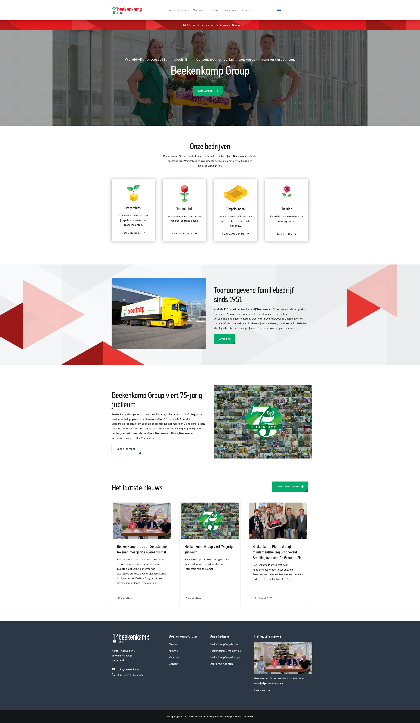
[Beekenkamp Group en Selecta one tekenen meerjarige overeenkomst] (283, 644)
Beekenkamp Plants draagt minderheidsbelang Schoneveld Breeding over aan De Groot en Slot (278, 552)
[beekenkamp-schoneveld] (278, 503)
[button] (114, 313)
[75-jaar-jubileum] (210, 503)
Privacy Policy (222, 716)
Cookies (235, 716)
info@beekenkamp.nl (130, 669)
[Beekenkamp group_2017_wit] (130, 634)
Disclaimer (247, 716)
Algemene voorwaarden (200, 716)
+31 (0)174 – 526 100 (130, 674)
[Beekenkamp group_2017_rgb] (127, 7)
